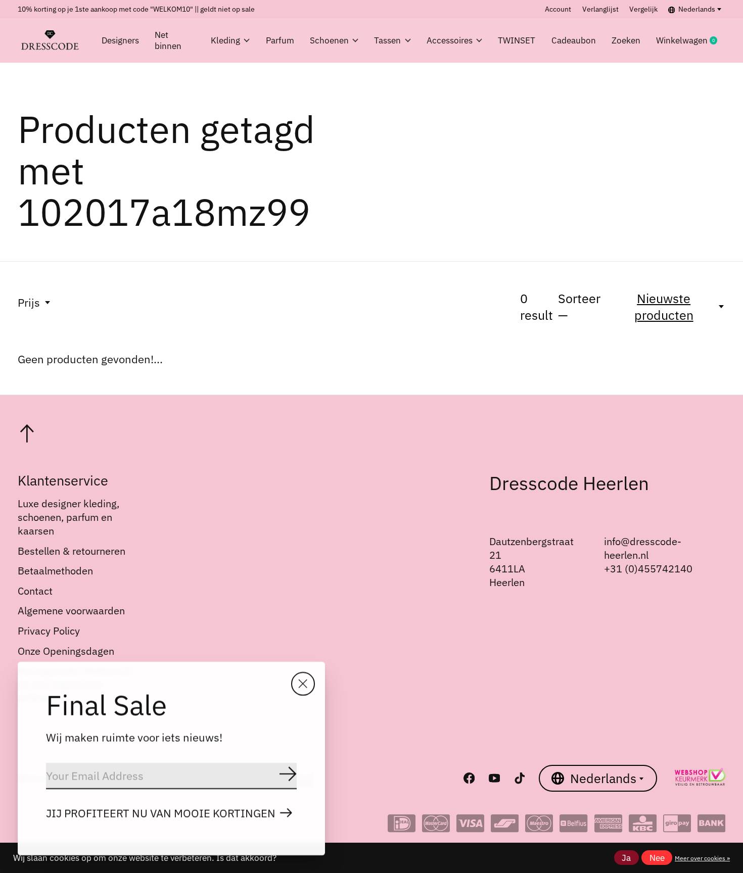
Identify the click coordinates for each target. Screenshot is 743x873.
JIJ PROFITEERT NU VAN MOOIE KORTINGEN (160, 813)
